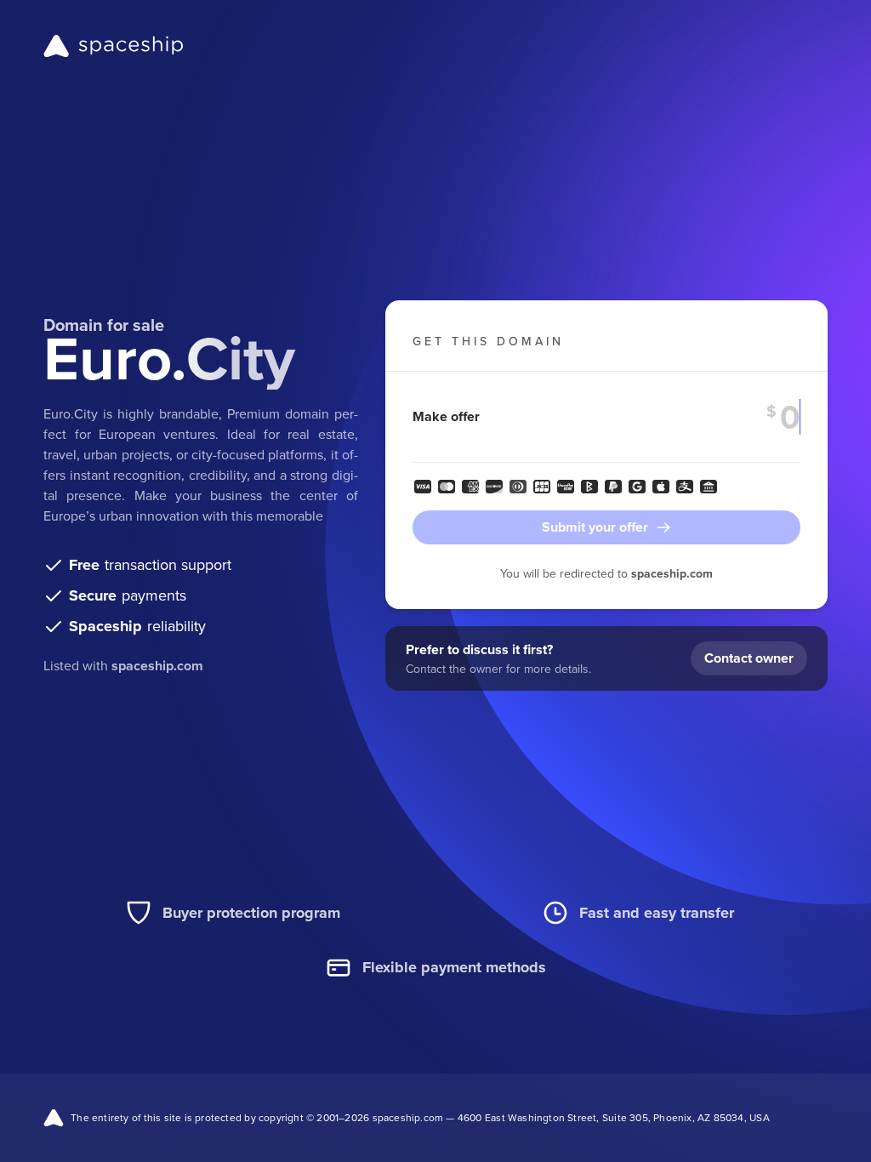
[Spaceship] (113, 46)
